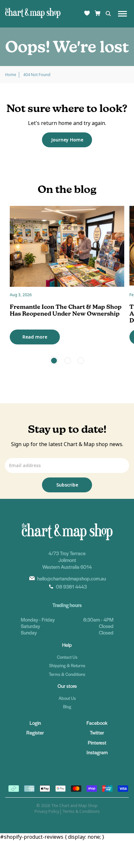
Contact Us (67, 657)
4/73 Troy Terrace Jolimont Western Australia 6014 (67, 560)
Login (35, 722)
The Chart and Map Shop (74, 806)
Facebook (97, 722)
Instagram (97, 752)
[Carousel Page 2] (67, 360)
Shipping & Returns (67, 665)
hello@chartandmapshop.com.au (71, 578)
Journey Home (67, 140)
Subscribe (67, 485)
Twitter (97, 732)
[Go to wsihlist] (87, 13)
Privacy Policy (46, 811)
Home (10, 75)
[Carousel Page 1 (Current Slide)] (54, 360)
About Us (67, 698)
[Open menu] (122, 14)
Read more (34, 337)
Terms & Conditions (67, 674)
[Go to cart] (97, 13)
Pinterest (97, 742)
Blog (67, 706)
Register (35, 732)
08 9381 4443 (71, 586)
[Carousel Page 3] (80, 360)
